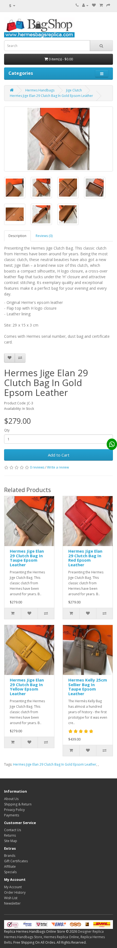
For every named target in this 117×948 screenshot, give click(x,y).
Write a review (58, 467)
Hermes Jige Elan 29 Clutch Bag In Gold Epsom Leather (51, 95)
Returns (10, 835)
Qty (7, 430)
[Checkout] (108, 5)
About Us (11, 798)
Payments (11, 815)
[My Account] (85, 5)
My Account (13, 887)
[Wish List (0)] (94, 5)
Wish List (10, 898)
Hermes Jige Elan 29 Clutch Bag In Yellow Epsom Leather (27, 686)
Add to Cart (58, 455)
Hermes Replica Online (61, 937)
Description (17, 235)
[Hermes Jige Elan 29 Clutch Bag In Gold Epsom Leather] (58, 138)
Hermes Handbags (39, 90)
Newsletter (12, 903)
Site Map (10, 841)
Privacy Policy (14, 809)
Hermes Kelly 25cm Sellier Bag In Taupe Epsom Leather (87, 686)
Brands (9, 855)
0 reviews (37, 467)
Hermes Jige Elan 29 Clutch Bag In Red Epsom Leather (85, 557)
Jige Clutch (74, 90)
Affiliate (10, 866)
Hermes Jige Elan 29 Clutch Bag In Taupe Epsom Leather (27, 557)
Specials (10, 872)
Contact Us (12, 830)
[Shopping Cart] (101, 5)
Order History (15, 892)
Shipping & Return (18, 804)
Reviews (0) (44, 235)
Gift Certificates (16, 861)
